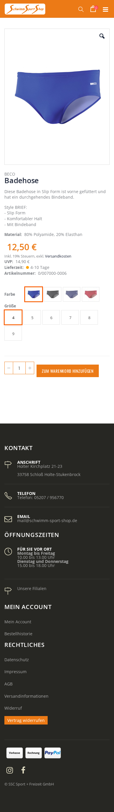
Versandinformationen (26, 696)
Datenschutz (16, 659)
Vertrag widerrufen (26, 720)
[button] (102, 40)
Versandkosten (58, 256)
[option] (33, 294)
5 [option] (32, 317)
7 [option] (70, 317)
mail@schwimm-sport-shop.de (47, 520)
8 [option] (89, 317)
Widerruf (13, 708)
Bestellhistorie (18, 633)
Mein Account (17, 621)
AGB (8, 684)
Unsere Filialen (31, 588)
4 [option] (13, 317)
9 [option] (13, 333)
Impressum (15, 671)
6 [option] (51, 317)
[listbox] (63, 295)
